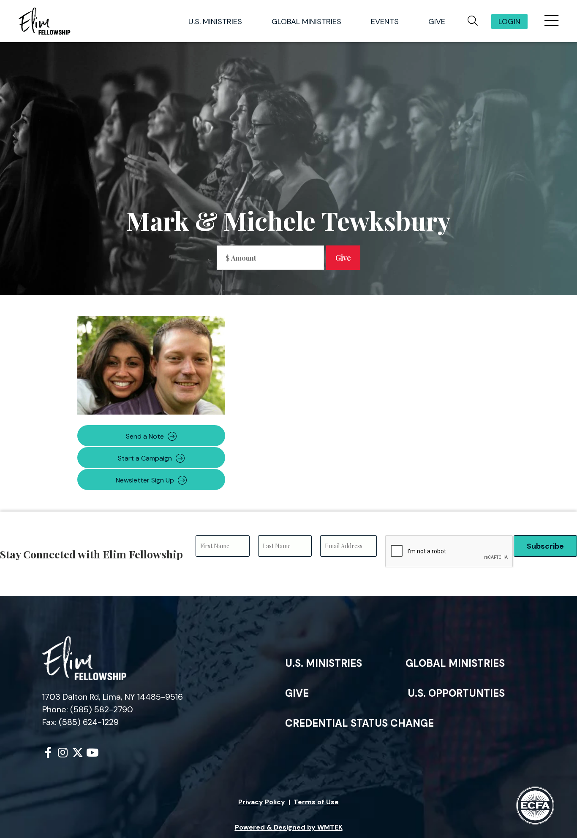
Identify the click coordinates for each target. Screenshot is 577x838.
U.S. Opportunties (456, 693)
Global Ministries (455, 663)
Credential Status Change (359, 723)
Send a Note (145, 436)
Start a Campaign (145, 458)
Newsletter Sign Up (145, 480)
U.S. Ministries (323, 663)
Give (297, 693)
